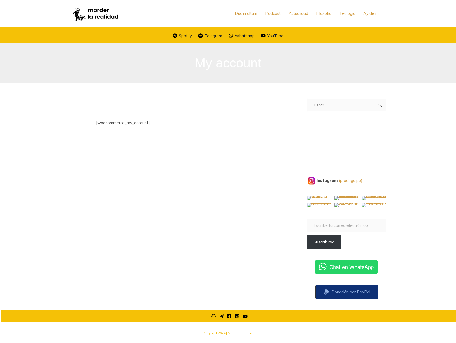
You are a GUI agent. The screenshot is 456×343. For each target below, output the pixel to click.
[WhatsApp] (213, 316)
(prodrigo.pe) (350, 180)
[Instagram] (237, 316)
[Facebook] (229, 316)
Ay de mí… (372, 13)
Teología (347, 13)
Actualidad (298, 13)
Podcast (273, 13)
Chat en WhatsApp (351, 267)
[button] (346, 292)
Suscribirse (324, 242)
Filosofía (323, 13)
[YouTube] (245, 316)
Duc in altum (246, 13)
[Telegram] (221, 316)
